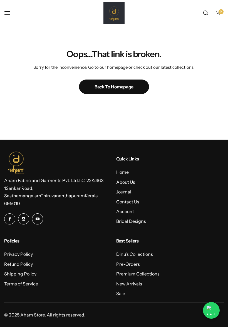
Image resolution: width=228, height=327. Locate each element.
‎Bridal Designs (131, 221)
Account (125, 211)
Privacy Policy (18, 254)
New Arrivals (129, 284)
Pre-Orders (128, 264)
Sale (120, 293)
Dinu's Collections (134, 254)
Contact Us (127, 202)
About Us (125, 182)
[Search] (205, 13)
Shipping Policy (20, 274)
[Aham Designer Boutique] (114, 13)
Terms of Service (21, 284)
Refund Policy (18, 264)
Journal (123, 192)
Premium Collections (138, 274)
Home (122, 172)
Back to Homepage (114, 87)
